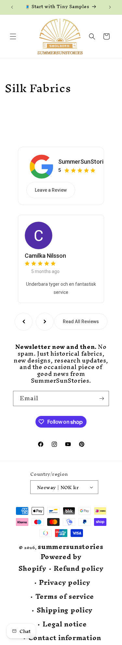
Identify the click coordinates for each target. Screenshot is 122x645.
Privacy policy (64, 583)
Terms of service (64, 597)
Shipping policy (65, 610)
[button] (13, 36)
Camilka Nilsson (45, 255)
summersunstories (70, 546)
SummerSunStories (84, 161)
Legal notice (65, 624)
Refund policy (78, 569)
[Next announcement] (110, 7)
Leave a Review (51, 190)
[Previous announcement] (12, 7)
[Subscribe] (101, 398)
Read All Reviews (81, 321)
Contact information (64, 638)
